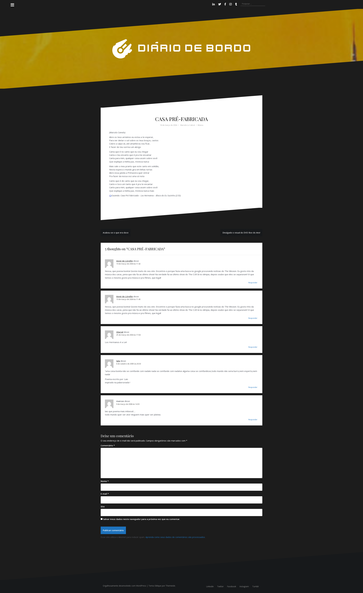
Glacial (119, 332)
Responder (252, 282)
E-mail (105, 493)
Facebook (231, 586)
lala (118, 360)
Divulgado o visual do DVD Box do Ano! (241, 232)
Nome (105, 481)
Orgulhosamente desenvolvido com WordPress (124, 585)
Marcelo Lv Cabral (187, 125)
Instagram (244, 586)
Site (103, 506)
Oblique (157, 585)
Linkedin (210, 586)
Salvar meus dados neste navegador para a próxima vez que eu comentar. (141, 519)
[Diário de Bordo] (181, 48)
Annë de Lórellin (124, 260)
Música (200, 125)
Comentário (108, 445)
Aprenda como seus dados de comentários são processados (175, 537)
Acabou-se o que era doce (115, 232)
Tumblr (255, 586)
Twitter (220, 586)
